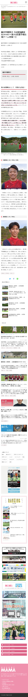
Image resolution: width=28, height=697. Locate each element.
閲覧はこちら (14, 489)
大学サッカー (4, 456)
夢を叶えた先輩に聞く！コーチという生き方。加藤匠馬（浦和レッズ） (14, 410)
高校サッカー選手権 (9, 370)
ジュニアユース (20, 459)
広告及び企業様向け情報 (7, 681)
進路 (3, 454)
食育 (10, 461)
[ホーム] (14, 1)
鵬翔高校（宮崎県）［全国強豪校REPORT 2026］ (13, 361)
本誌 (23, 456)
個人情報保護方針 (6, 688)
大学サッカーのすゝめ (10, 334)
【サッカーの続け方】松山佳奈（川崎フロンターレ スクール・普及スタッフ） (14, 436)
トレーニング (17, 456)
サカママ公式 (9, 644)
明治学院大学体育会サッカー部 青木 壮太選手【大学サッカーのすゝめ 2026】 (14, 337)
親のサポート (8, 454)
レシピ (11, 456)
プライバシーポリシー (7, 690)
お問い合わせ (5, 686)
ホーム (2, 5)
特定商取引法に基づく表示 (8, 684)
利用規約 (4, 683)
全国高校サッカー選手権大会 (5, 273)
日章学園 (3, 395)
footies (6, 5)
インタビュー (4, 459)
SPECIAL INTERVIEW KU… (17, 527)
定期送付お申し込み (14, 491)
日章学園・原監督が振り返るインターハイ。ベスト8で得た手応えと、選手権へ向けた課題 (17, 293)
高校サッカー (12, 273)
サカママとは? (5, 679)
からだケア (12, 459)
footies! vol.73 (14, 487)
